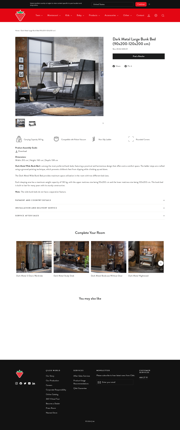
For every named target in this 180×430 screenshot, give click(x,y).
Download (22, 151)
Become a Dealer (53, 403)
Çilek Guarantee (80, 388)
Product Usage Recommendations (81, 382)
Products (93, 15)
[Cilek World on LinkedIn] (33, 383)
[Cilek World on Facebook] (21, 383)
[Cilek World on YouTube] (29, 383)
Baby (79, 15)
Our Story (50, 375)
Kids (67, 15)
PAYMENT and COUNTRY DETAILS (33, 200)
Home (17, 30)
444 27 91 (143, 377)
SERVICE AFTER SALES (27, 215)
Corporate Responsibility (56, 389)
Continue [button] (141, 4)
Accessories (110, 15)
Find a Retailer (138, 56)
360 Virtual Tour (53, 398)
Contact (140, 15)
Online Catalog (52, 394)
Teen (38, 15)
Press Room (51, 408)
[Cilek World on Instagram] (16, 383)
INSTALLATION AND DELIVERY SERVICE (36, 208)
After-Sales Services (81, 375)
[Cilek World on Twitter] (25, 383)
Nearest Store (51, 412)
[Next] (160, 263)
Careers (49, 385)
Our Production (52, 380)
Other (126, 15)
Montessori (53, 15)
